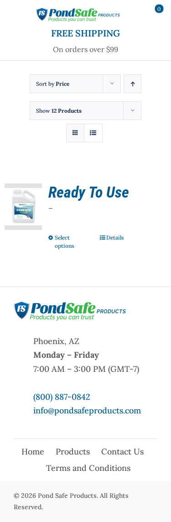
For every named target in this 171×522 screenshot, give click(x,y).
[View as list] (93, 133)
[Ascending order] (132, 83)
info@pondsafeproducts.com (87, 410)
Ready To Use (88, 192)
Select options (64, 241)
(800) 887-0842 (61, 397)
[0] (153, 14)
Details (115, 237)
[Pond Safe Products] (78, 11)
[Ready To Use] (23, 206)
